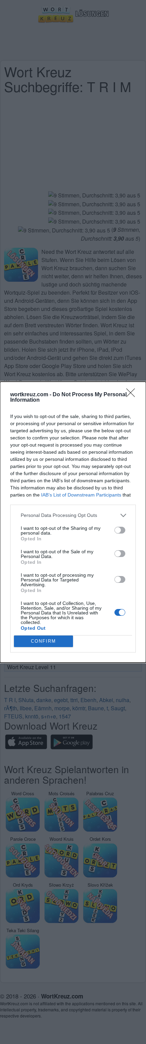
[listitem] (73, 515)
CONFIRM (43, 641)
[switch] (119, 530)
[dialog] (73, 522)
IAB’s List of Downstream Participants (81, 495)
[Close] (132, 394)
